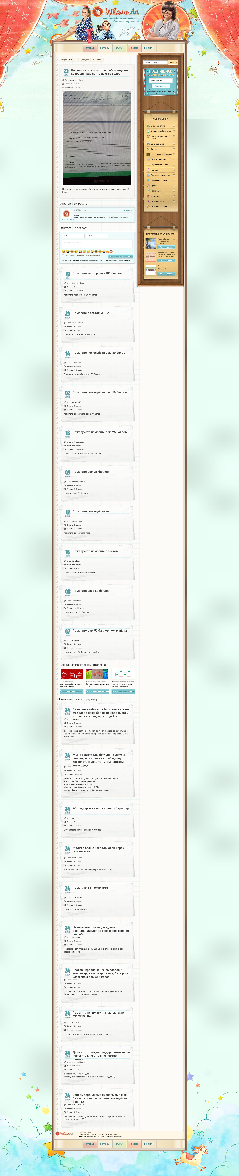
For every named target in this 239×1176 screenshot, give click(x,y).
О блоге (134, 48)
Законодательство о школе (159, 137)
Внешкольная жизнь (159, 126)
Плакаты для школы (159, 159)
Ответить (128, 210)
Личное (154, 149)
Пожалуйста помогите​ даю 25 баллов (100, 432)
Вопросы (104, 48)
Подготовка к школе (159, 165)
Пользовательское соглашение (110, 1136)
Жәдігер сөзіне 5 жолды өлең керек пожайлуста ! (98, 849)
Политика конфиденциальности (88, 1136)
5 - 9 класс (97, 60)
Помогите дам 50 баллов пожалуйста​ (100, 630)
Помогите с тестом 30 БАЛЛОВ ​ (95, 313)
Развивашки (156, 191)
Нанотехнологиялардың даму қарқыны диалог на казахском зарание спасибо (101, 931)
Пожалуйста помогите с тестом (95, 551)
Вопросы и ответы (68, 60)
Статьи (119, 48)
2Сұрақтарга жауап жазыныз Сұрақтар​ (101, 808)
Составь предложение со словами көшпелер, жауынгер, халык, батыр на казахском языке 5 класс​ (100, 973)
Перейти (173, 62)
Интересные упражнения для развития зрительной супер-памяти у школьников (123, 684)
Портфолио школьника (160, 175)
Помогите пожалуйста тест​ (92, 511)
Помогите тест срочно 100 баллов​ (97, 273)
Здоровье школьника (159, 144)
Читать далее (166, 247)
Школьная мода (157, 201)
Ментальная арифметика (161, 154)
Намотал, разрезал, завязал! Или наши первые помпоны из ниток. (97, 684)
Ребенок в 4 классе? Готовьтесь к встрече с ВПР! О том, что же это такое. (166, 255)
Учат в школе (156, 196)
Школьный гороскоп (159, 206)
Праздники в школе (159, 180)
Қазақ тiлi (85, 60)
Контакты (149, 48)
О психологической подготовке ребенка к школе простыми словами (71, 684)
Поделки (154, 170)
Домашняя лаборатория (161, 131)
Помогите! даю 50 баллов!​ (91, 591)
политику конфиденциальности (161, 93)
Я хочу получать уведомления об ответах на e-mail (82, 255)
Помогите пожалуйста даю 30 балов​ (99, 352)
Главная (90, 48)
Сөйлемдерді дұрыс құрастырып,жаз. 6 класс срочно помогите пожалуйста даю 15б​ (100, 1098)
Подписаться (160, 86)
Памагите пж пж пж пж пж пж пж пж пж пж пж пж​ (99, 1014)
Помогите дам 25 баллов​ (91, 471)
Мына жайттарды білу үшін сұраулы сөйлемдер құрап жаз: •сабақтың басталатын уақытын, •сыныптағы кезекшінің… (99, 760)
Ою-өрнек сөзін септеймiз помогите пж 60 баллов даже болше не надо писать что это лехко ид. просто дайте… (101, 713)
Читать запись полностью (71, 691)
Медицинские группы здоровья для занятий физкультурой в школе (166, 270)
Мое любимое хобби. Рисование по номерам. (166, 241)
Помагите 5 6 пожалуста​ (90, 887)
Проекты (154, 185)
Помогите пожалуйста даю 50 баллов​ (100, 392)
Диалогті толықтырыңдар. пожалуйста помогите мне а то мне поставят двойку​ (101, 1055)
